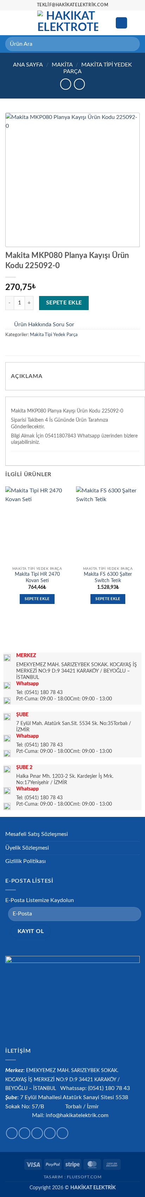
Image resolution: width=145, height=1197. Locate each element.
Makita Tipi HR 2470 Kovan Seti (37, 577)
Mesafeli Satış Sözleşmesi (36, 834)
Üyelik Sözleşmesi (27, 848)
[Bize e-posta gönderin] (50, 1133)
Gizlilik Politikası (25, 861)
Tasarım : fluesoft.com (72, 1177)
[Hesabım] (121, 23)
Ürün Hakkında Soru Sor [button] (44, 324)
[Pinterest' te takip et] (62, 1133)
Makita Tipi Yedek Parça (53, 335)
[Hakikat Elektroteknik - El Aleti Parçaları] (67, 23)
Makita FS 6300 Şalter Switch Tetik (108, 577)
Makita (62, 65)
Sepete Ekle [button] (37, 599)
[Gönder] (131, 44)
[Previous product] (79, 83)
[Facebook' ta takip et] (12, 1133)
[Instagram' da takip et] (24, 1133)
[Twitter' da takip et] (37, 1133)
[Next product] (65, 83)
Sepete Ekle (64, 302)
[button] (9, 22)
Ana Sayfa (28, 65)
